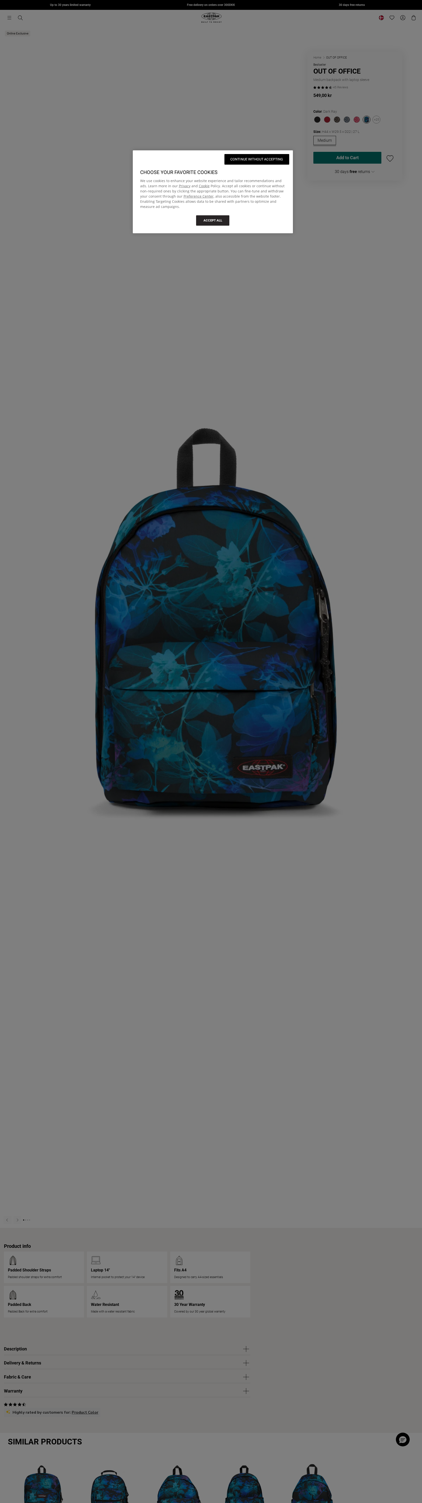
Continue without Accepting (256, 159)
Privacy (184, 186)
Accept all (212, 220)
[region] (213, 191)
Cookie (204, 186)
